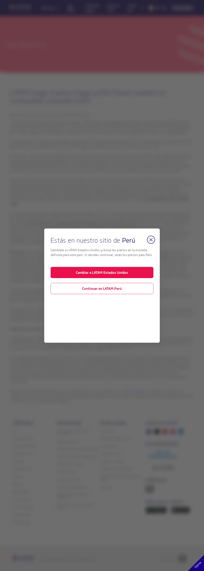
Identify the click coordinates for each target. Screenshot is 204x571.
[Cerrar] (151, 239)
